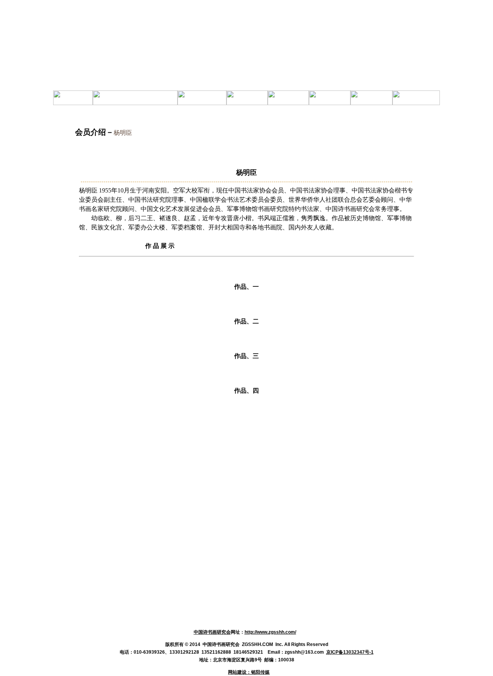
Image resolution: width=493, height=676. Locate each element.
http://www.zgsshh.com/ (270, 632)
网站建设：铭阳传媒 (249, 672)
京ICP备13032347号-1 (350, 652)
